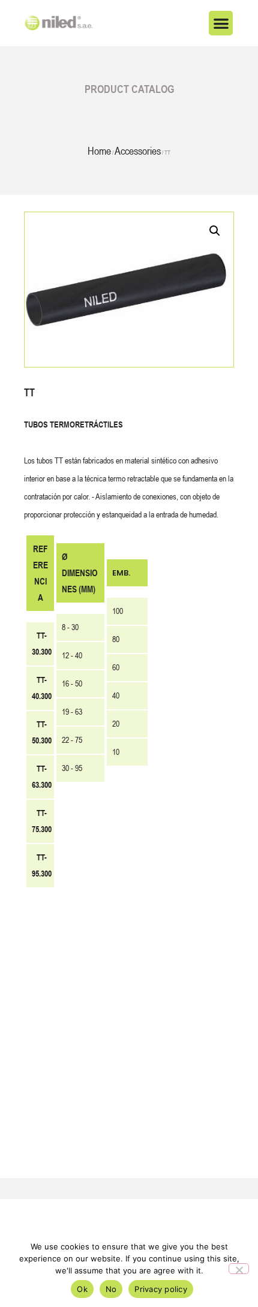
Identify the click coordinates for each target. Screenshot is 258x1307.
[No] (239, 1268)
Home (99, 150)
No (111, 1289)
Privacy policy (160, 1289)
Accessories (138, 150)
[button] (221, 23)
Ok (82, 1289)
